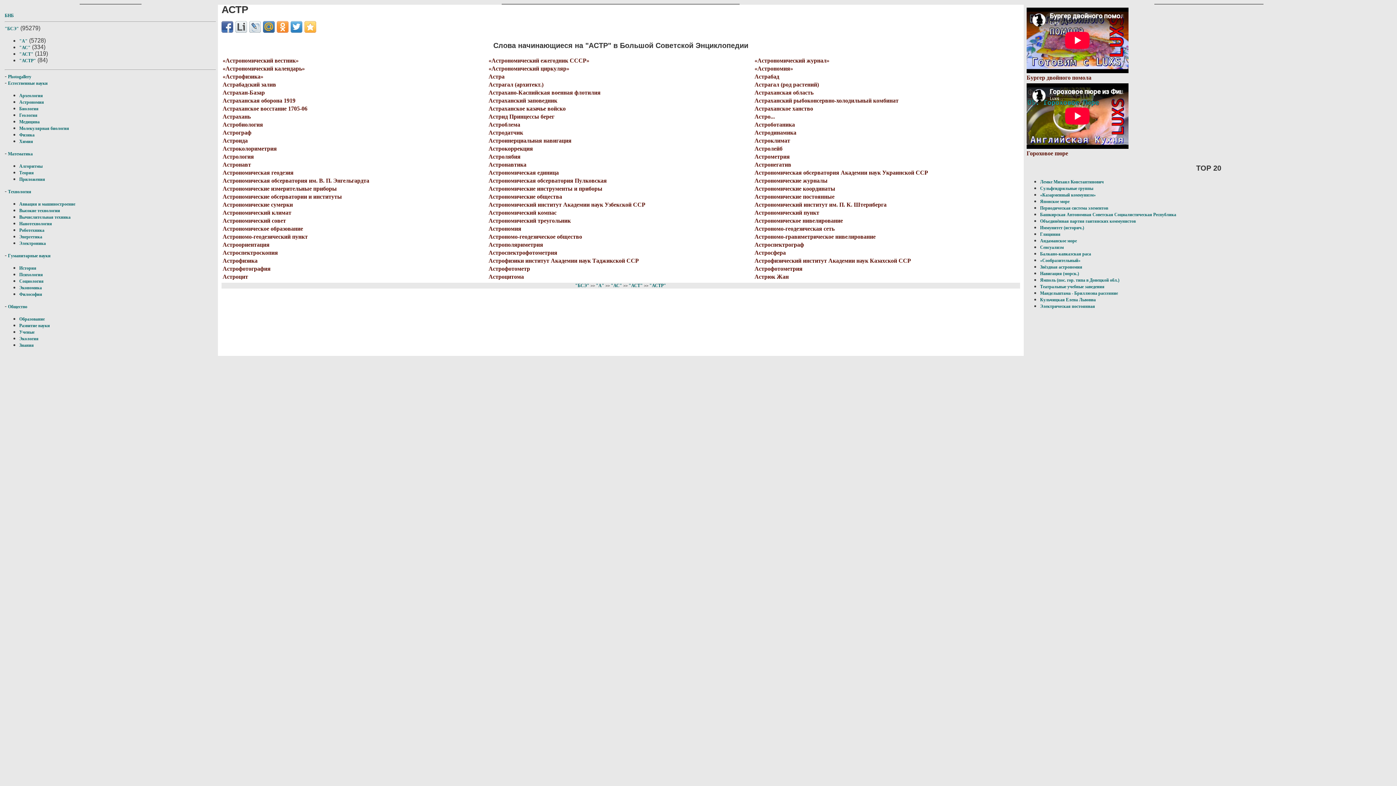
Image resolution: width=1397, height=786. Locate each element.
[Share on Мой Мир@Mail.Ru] (269, 27)
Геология (28, 115)
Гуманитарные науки (29, 255)
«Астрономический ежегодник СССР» (539, 60)
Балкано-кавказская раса (1065, 254)
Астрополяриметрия (516, 245)
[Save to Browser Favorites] (310, 27)
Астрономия (31, 102)
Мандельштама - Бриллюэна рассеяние (1079, 293)
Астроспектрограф (779, 245)
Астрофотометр (509, 269)
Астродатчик (506, 133)
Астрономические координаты (795, 189)
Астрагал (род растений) (787, 85)
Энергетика (30, 236)
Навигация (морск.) (1059, 273)
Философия (30, 294)
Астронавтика (507, 165)
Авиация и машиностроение (47, 204)
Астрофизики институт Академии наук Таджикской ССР (564, 261)
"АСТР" (27, 60)
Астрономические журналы (791, 181)
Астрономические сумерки (258, 205)
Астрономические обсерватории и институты (282, 197)
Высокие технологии (39, 210)
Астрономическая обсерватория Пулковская (548, 181)
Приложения (32, 179)
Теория (26, 172)
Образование (32, 319)
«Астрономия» (774, 69)
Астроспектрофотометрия (523, 253)
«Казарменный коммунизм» (1068, 195)
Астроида (235, 141)
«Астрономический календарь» (264, 69)
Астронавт (237, 165)
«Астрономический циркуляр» (529, 69)
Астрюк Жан (772, 277)
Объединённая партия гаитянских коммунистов (1088, 221)
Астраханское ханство (784, 109)
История (27, 268)
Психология (31, 274)
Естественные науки (28, 83)
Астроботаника (775, 125)
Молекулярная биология (44, 128)
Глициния (1050, 234)
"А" (23, 41)
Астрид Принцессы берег (521, 117)
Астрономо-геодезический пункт (265, 237)
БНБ (9, 15)
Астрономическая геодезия (258, 173)
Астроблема (504, 125)
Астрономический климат (257, 213)
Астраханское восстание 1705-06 (265, 109)
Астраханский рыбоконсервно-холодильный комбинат (827, 101)
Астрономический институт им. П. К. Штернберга (821, 205)
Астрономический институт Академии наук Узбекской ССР (567, 205)
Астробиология (243, 125)
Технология (19, 191)
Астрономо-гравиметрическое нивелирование (815, 237)
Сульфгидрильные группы (1066, 188)
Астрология (238, 157)
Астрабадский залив (249, 85)
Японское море (1055, 201)
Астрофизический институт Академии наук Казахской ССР (833, 261)
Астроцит (235, 277)
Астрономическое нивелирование (799, 221)
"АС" (25, 47)
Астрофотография (247, 269)
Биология (29, 108)
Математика (20, 153)
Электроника (32, 243)
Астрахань (237, 117)
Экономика (30, 287)
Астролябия (505, 157)
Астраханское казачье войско (527, 109)
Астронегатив (773, 165)
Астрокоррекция (511, 149)
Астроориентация (246, 245)
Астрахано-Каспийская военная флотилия (545, 93)
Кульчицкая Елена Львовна (1068, 299)
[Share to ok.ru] (282, 27)
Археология (31, 95)
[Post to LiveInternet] (241, 27)
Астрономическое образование (263, 229)
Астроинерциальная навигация (530, 141)
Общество (17, 306)
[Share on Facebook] (227, 27)
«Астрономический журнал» (792, 60)
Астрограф (237, 133)
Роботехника (31, 230)
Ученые (27, 332)
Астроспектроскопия (250, 253)
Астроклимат (772, 141)
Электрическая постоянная (1067, 306)
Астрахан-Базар (244, 93)
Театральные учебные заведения (1072, 286)
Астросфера (770, 253)
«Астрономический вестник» (261, 60)
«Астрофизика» (243, 77)
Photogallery (19, 76)
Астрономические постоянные (795, 197)
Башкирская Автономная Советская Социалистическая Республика (1108, 214)
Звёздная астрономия (1061, 267)
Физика (27, 135)
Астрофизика (240, 261)
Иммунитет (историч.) (1062, 227)
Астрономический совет (254, 221)
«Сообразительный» (1060, 260)
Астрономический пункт (787, 213)
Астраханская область (784, 93)
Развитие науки (34, 325)
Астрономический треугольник (530, 221)
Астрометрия (772, 157)
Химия (26, 141)
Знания (26, 345)
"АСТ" (26, 54)
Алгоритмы (31, 166)
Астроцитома (506, 277)
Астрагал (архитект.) (516, 85)
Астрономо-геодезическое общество (535, 237)
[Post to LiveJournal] (255, 27)
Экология (29, 338)
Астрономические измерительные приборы (280, 189)
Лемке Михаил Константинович (1072, 181)
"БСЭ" (12, 28)
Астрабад (767, 77)
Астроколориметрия (250, 149)
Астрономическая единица (524, 173)
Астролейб (769, 149)
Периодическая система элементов (1074, 208)
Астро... (765, 117)
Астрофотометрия (779, 269)
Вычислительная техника (45, 217)
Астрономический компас (523, 213)
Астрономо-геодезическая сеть (795, 229)
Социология (31, 281)
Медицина (29, 121)
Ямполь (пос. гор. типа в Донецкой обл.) (1079, 280)
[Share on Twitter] (296, 27)
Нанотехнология (35, 223)
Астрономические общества (525, 197)
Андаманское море (1058, 240)
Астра (497, 77)
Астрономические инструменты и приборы (545, 189)
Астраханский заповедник (523, 101)
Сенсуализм (1052, 247)
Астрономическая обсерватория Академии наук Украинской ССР (841, 173)
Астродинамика (775, 133)
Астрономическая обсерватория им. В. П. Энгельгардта (296, 181)
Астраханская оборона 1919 (259, 101)
